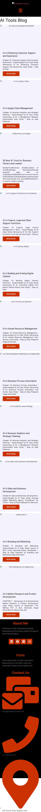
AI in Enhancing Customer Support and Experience (19, 54)
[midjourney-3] (20, 525)
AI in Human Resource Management (20, 328)
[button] (20, 11)
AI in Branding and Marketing (16, 541)
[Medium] (23, 641)
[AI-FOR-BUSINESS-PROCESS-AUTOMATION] (20, 365)
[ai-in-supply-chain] (20, 92)
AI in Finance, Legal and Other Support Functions (17, 222)
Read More (11, 73)
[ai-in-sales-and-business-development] (20, 472)
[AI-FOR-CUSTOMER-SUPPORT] (20, 37)
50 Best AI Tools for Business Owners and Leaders (17, 162)
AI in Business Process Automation (20, 381)
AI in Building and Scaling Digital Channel (18, 275)
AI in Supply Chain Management (18, 108)
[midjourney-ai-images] (20, 144)
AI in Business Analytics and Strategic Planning (16, 435)
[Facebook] (17, 641)
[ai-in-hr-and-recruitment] (20, 312)
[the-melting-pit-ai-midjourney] (20, 578)
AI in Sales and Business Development (14, 490)
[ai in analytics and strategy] (20, 417)
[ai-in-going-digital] (20, 257)
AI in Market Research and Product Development (19, 595)
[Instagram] (29, 641)
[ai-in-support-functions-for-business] (20, 204)
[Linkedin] (11, 641)
